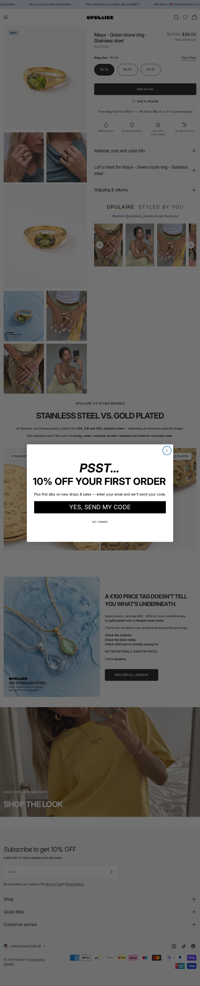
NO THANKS (100, 521)
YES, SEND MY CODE (100, 507)
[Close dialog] (167, 450)
